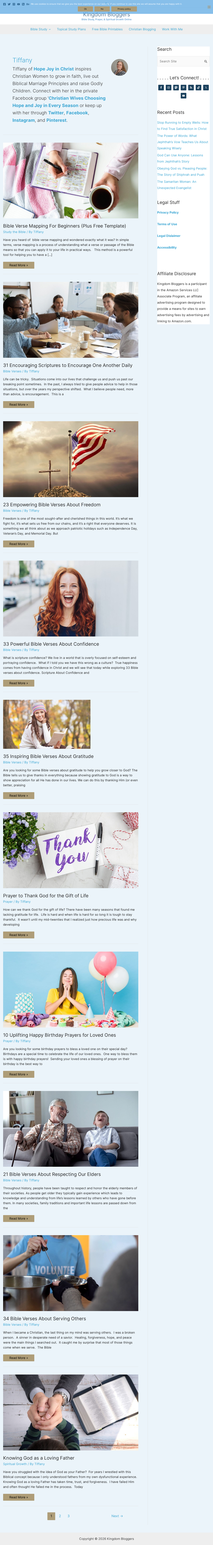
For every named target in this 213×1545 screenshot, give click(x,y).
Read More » (18, 265)
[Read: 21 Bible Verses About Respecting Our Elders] (70, 1128)
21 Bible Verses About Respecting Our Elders (52, 1174)
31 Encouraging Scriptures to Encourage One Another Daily (68, 365)
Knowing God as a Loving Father (38, 1458)
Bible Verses (12, 371)
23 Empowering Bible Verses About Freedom (52, 504)
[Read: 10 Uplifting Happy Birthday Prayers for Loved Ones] (70, 989)
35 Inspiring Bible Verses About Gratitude (48, 756)
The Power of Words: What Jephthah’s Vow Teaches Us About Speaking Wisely (182, 142)
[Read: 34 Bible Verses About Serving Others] (70, 1273)
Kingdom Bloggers (106, 14)
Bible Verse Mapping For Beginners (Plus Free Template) (64, 226)
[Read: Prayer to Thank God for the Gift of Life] (70, 850)
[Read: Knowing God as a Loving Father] (70, 1412)
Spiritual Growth (15, 1464)
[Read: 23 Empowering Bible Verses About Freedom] (70, 459)
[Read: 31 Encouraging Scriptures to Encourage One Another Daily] (70, 320)
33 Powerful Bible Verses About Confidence (51, 644)
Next (117, 1516)
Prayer (8, 902)
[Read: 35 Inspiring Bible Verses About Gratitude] (46, 724)
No (102, 9)
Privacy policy (124, 9)
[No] (209, 7)
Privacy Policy (168, 212)
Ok (85, 9)
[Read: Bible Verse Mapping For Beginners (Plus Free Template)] (70, 180)
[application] (49, 29)
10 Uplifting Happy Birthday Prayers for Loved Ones (59, 1035)
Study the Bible (14, 232)
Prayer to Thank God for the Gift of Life (45, 895)
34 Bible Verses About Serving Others (44, 1318)
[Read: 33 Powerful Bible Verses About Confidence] (70, 598)
